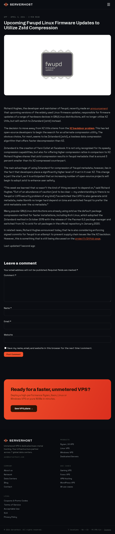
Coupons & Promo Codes (16, 500)
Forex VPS (65, 474)
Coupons (107, 530)
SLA (6, 513)
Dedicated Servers (69, 456)
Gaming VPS (66, 470)
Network (8, 474)
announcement (99, 108)
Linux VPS (65, 448)
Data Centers (10, 478)
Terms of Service (12, 504)
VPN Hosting (66, 478)
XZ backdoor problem (82, 128)
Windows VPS (66, 452)
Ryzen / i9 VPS (67, 444)
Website (8, 334)
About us (8, 470)
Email (7, 321)
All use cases (66, 486)
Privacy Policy (10, 517)
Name (8, 308)
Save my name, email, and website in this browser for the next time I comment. (49, 348)
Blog (6, 482)
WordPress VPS (67, 482)
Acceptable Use (11, 509)
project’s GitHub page (87, 238)
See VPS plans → (24, 408)
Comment (10, 275)
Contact (8, 486)
